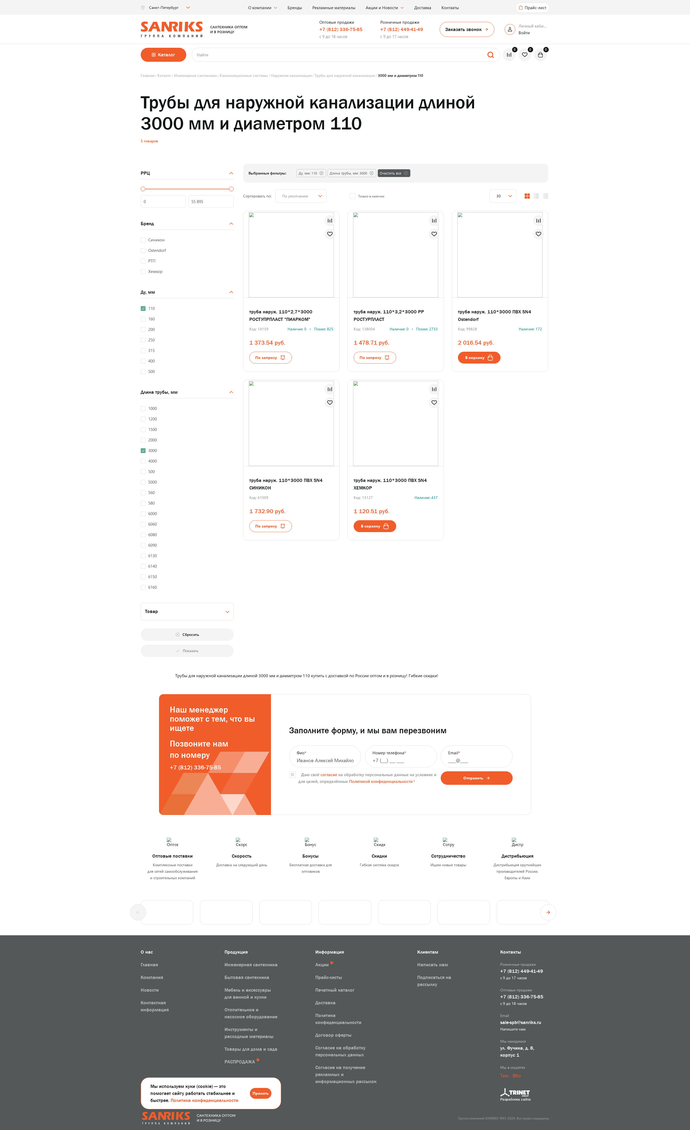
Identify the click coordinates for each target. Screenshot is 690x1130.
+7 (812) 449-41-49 (401, 29)
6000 (152, 513)
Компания (152, 977)
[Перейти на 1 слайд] (495, 253)
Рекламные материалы (334, 7)
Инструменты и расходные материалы (249, 1033)
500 (151, 371)
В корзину (475, 357)
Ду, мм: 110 (308, 173)
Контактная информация (155, 1006)
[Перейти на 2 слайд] (509, 253)
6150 (152, 576)
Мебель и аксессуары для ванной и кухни (248, 993)
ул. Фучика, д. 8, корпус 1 (517, 1051)
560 (151, 492)
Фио (301, 752)
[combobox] (187, 611)
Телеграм (504, 1075)
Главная (149, 964)
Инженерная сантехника (251, 964)
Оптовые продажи (336, 22)
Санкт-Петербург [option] (163, 7)
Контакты (450, 7)
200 (151, 329)
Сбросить (190, 634)
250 (151, 340)
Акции (322, 964)
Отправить (473, 777)
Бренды (295, 7)
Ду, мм (148, 292)
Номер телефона (389, 752)
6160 (152, 587)
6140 (152, 566)
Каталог (166, 54)
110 (151, 308)
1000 (152, 408)
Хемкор (155, 271)
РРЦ (145, 173)
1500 (152, 429)
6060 (152, 524)
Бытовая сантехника (247, 977)
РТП (152, 260)
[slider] (143, 189)
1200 (152, 419)
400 (151, 361)
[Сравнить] (330, 220)
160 (151, 318)
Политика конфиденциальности (204, 1100)
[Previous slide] (138, 912)
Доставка (422, 7)
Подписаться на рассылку (434, 981)
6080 (152, 534)
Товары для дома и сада (251, 1049)
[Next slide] (548, 912)
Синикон (156, 239)
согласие (328, 774)
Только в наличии (371, 196)
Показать (190, 650)
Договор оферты (333, 1035)
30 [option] (498, 195)
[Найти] (490, 55)
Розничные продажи (399, 22)
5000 (152, 482)
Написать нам (432, 964)
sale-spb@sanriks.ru (520, 1022)
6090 (152, 545)
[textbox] (187, 611)
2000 (152, 440)
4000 (152, 461)
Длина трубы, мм (159, 392)
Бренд (147, 223)
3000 (152, 450)
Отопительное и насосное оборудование (251, 1013)
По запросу (266, 357)
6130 (152, 555)
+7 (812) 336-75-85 (341, 29)
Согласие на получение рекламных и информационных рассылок (346, 1074)
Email (454, 752)
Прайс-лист (535, 7)
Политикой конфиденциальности (381, 781)
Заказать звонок (463, 29)
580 (151, 503)
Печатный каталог (334, 990)
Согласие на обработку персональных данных (340, 1051)
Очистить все (390, 173)
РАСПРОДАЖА (240, 1061)
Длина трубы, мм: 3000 (348, 173)
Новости (150, 990)
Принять (261, 1093)
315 (151, 350)
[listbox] (169, 7)
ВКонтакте (517, 1075)
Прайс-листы (328, 977)
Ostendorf (157, 250)
